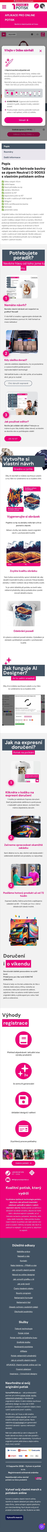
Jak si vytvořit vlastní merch (23, 1360)
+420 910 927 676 (18, 1172)
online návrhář (21, 1417)
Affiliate (23, 1351)
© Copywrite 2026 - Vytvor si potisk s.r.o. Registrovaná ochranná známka (23, 1469)
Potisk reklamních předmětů (23, 1355)
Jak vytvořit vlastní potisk (23, 1270)
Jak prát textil (23, 1284)
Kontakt (23, 1260)
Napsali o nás (23, 1256)
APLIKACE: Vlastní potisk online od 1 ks (23, 1364)
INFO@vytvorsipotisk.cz (20, 1180)
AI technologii (18, 1422)
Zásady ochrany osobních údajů (23, 1307)
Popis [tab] (7, 146)
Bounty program (23, 1293)
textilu (33, 1395)
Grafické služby (23, 1342)
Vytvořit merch (14, 1517)
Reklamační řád (23, 1302)
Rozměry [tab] (8, 151)
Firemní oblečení (23, 1369)
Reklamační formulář (23, 1297)
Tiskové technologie (23, 1328)
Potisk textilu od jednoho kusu (23, 1337)
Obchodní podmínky (23, 1311)
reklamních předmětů (14, 1398)
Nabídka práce (23, 1251)
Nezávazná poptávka (23, 1346)
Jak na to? (12, 438)
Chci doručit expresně (18, 383)
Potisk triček (23, 1333)
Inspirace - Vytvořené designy (23, 1373)
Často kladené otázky (23, 1288)
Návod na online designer (23, 1274)
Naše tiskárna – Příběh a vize (24, 1265)
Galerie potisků (22, 1163)
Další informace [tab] (12, 157)
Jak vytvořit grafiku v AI (23, 1279)
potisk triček (25, 1395)
